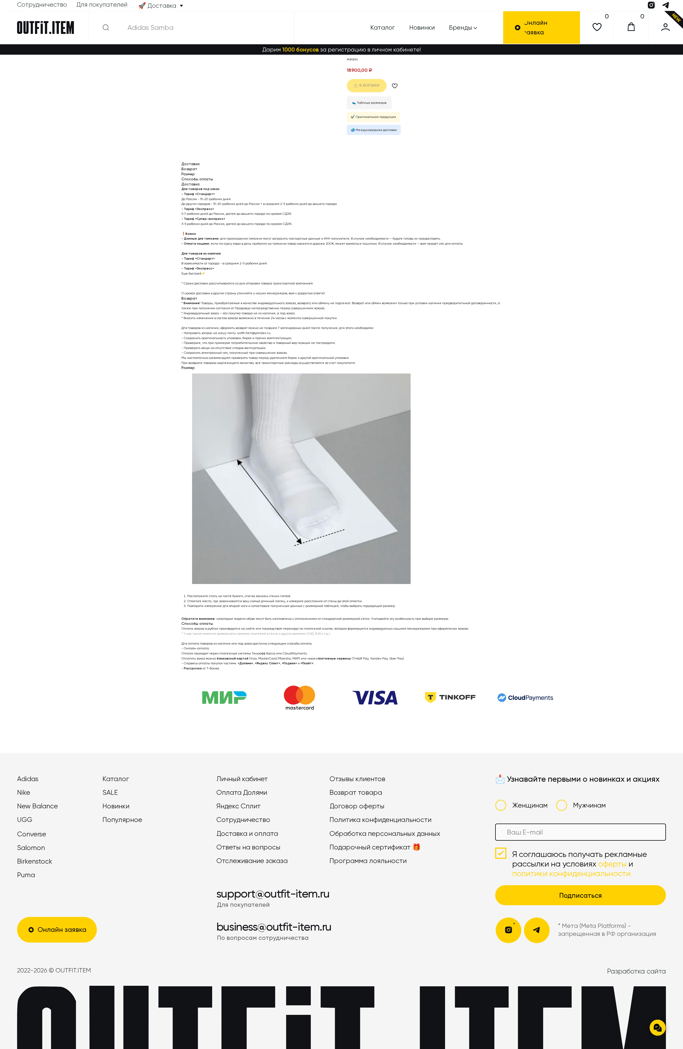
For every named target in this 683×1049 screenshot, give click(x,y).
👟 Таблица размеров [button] (369, 103)
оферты (612, 863)
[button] (546, 28)
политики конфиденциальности (571, 873)
